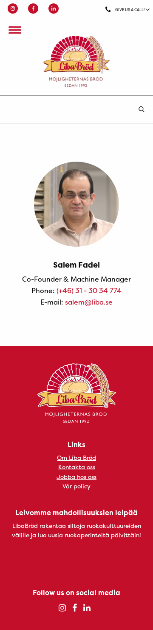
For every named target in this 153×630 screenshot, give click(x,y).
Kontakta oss (76, 467)
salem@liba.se (89, 302)
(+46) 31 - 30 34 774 (89, 290)
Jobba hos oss (76, 477)
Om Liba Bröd (76, 457)
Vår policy (76, 486)
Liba (76, 61)
